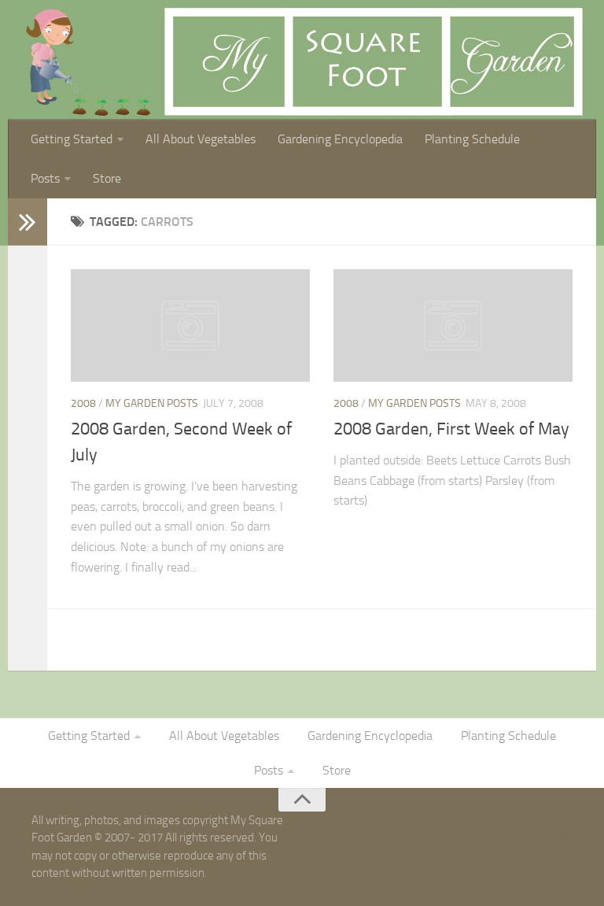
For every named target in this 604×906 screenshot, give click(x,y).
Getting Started (71, 138)
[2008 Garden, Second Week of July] (190, 325)
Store (107, 178)
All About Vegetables (200, 138)
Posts (45, 178)
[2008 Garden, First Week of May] (453, 325)
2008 (83, 403)
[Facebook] (533, 830)
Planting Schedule (472, 138)
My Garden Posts (151, 403)
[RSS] (562, 830)
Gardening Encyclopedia (340, 138)
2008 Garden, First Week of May (451, 429)
